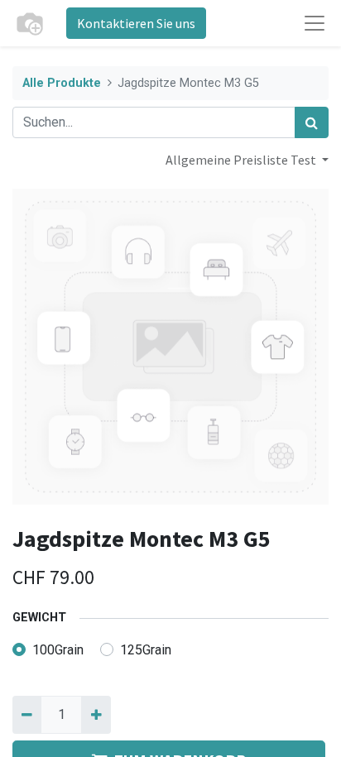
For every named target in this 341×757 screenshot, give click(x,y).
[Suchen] (312, 122)
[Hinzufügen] (95, 715)
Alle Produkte (61, 83)
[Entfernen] (26, 715)
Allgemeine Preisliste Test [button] (242, 159)
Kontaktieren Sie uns (136, 23)
